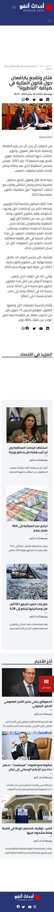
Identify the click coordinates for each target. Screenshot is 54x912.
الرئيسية (48, 66)
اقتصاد (41, 66)
